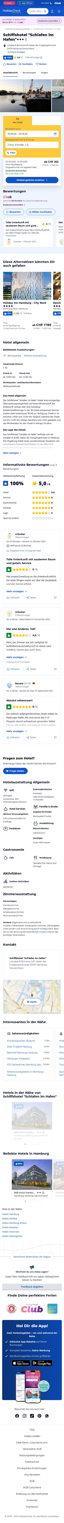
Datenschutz (32, 1461)
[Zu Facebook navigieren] (17, 1415)
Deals (8, 3)
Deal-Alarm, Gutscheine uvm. (32, 1442)
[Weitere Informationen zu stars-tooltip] (25, 39)
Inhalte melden (32, 1436)
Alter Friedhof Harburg (19, 1046)
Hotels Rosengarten (12, 1236)
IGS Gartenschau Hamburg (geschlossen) (25, 1064)
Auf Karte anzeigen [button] (16, 52)
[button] (25, 95)
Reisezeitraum (13, 128)
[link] (52, 11)
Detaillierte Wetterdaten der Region (32, 1256)
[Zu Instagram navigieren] (24, 1415)
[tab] (17, 120)
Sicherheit (32, 1500)
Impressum (32, 1506)
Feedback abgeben (32, 1286)
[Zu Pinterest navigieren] (39, 1415)
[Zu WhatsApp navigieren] (46, 1415)
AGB (32, 1481)
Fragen (44, 72)
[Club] (20, 22)
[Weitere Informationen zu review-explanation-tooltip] (41, 57)
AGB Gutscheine (32, 1487)
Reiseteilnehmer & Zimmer (19, 139)
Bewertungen (29, 72)
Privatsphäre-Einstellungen (32, 1468)
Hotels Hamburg (10, 1214)
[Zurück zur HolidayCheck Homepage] (12, 11)
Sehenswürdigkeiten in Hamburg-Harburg (25, 1073)
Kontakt (45, 3)
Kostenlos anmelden (48, 21)
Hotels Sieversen (10, 1231)
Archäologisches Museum (21, 1040)
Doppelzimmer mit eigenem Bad (25, 550)
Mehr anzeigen (11, 452)
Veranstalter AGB (32, 1449)
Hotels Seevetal (10, 1227)
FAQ (32, 1429)
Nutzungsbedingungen (32, 1455)
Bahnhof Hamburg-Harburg (22, 1052)
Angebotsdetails (47, 932)
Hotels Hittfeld (9, 1218)
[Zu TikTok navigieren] (32, 1415)
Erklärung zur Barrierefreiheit (32, 1493)
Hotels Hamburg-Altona (14, 1222)
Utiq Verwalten (32, 1474)
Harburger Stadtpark (18, 1058)
